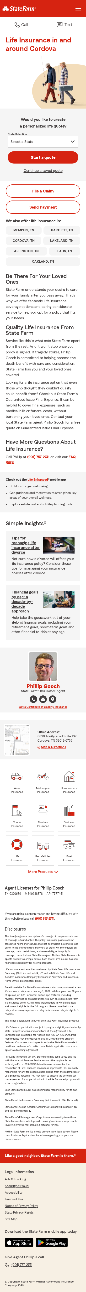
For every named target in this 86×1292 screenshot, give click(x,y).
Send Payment (43, 207)
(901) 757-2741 (38, 457)
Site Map (11, 1219)
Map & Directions (53, 747)
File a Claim (43, 191)
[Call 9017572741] (33, 699)
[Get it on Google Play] (52, 1242)
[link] (21, 8)
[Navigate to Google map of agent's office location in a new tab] (52, 699)
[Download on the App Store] (19, 1242)
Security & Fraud (17, 1186)
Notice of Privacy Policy (21, 1206)
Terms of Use (14, 1199)
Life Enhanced (37, 479)
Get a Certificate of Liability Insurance (43, 706)
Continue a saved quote (43, 171)
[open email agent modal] (43, 699)
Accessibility (13, 1192)
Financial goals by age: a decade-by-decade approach (24, 601)
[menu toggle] (78, 8)
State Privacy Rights (19, 1212)
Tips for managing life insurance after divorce (25, 545)
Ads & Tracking (15, 1179)
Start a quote (43, 157)
